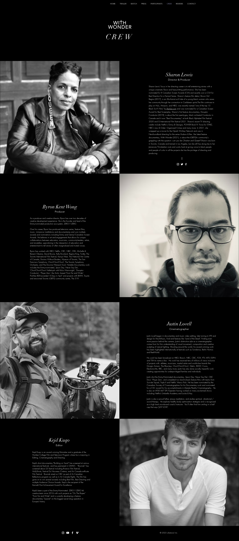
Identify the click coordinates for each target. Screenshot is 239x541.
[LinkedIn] (63, 524)
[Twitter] (181, 164)
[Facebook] (185, 164)
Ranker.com (171, 108)
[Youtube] (67, 532)
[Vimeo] (77, 532)
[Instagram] (177, 164)
